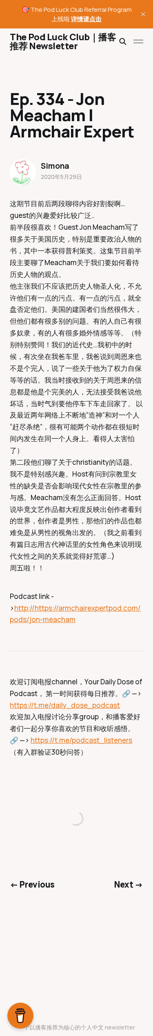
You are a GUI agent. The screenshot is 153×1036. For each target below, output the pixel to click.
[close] (143, 14)
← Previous (32, 884)
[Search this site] (123, 41)
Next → (128, 884)
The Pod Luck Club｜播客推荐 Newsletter (63, 41)
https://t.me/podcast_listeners (81, 740)
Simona (55, 166)
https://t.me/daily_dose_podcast (65, 705)
